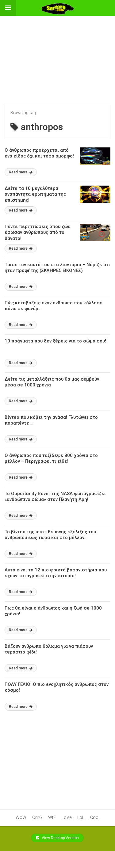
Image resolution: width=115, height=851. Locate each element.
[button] (8, 8)
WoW (21, 817)
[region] (58, 54)
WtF (52, 817)
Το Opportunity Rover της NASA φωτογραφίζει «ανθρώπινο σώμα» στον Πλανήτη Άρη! (55, 496)
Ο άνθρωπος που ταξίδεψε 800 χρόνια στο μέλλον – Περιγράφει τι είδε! (51, 458)
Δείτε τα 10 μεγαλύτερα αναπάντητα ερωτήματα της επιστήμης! (35, 194)
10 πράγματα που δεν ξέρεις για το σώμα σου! (55, 341)
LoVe (66, 817)
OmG (37, 817)
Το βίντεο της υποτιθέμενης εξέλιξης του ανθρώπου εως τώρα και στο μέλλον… (50, 535)
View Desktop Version (60, 838)
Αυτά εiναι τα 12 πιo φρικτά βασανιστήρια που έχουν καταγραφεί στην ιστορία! (56, 573)
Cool (94, 817)
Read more (19, 172)
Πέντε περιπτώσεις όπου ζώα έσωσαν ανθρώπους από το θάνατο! (38, 232)
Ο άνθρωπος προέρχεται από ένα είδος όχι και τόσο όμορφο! (39, 153)
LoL (80, 817)
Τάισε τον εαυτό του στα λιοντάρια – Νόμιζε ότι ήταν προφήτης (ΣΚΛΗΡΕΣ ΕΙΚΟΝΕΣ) (57, 267)
